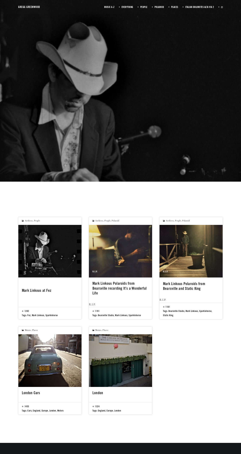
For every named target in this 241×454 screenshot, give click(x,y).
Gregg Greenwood (29, 7)
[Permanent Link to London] (120, 360)
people (37, 221)
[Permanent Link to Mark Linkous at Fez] (50, 251)
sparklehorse (52, 315)
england (36, 410)
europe (45, 410)
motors (28, 330)
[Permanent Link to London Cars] (50, 360)
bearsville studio (106, 315)
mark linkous (38, 315)
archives (29, 221)
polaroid (115, 221)
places (35, 330)
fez (29, 315)
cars (29, 410)
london (52, 410)
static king (168, 315)
